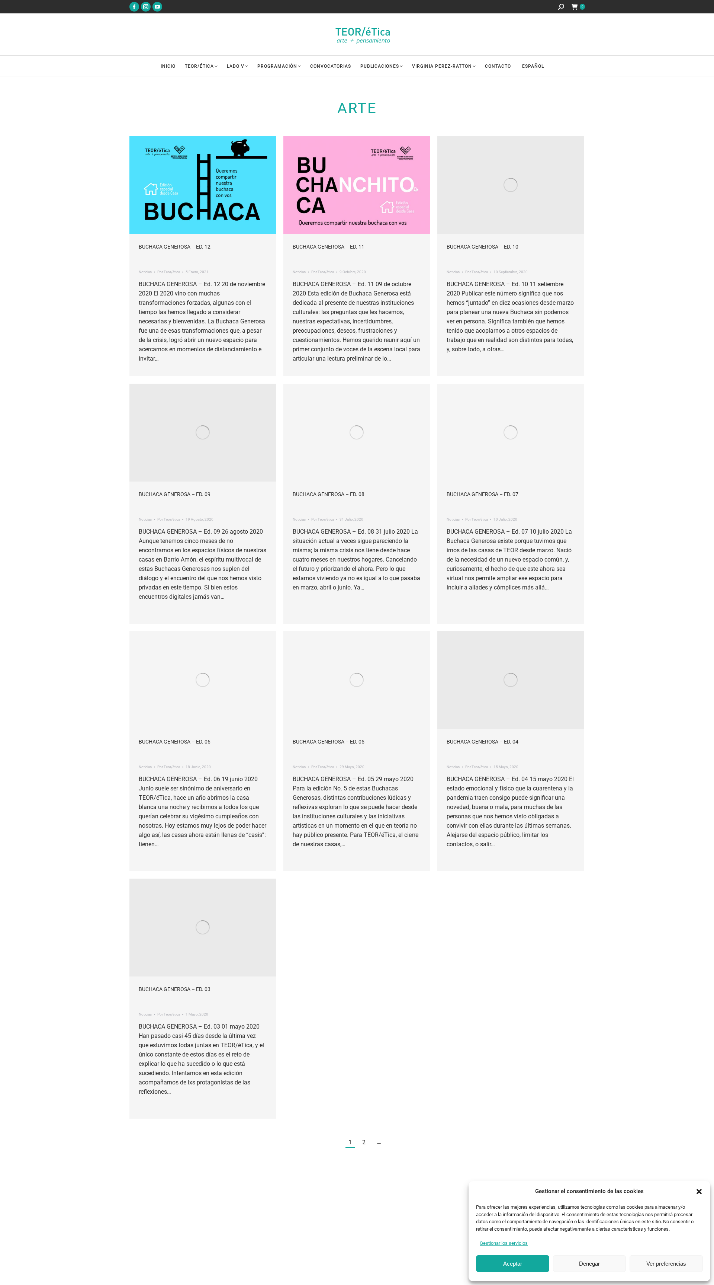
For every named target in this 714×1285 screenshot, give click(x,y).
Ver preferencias (666, 1263)
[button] (699, 1191)
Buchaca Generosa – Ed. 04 (482, 742)
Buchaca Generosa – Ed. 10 (482, 247)
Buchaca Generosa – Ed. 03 (174, 989)
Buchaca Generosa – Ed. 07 (482, 494)
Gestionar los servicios (504, 1243)
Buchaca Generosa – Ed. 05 (328, 742)
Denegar (589, 1263)
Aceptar (512, 1263)
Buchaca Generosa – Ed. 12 (174, 247)
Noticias (145, 272)
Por (168, 272)
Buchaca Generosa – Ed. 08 (328, 494)
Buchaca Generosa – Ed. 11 (328, 247)
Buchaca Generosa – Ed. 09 (174, 494)
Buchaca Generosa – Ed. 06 (174, 742)
